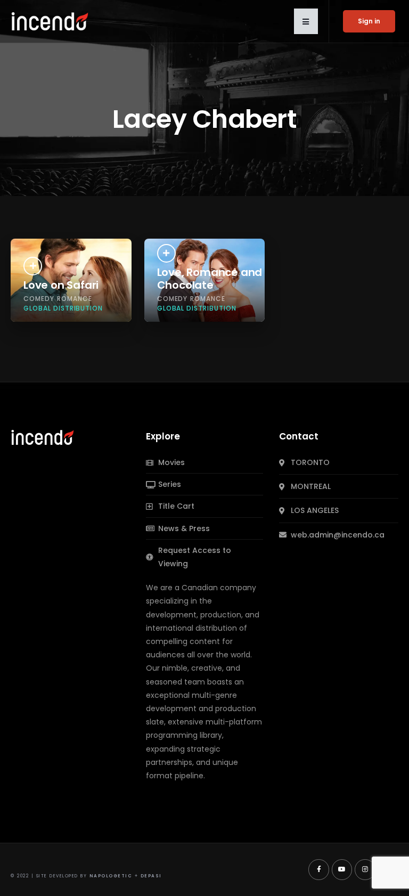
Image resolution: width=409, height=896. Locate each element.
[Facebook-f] (318, 869)
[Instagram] (365, 869)
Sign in (369, 21)
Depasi (151, 876)
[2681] (166, 253)
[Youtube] (342, 869)
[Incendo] (43, 436)
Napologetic (111, 876)
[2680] (32, 266)
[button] (306, 21)
